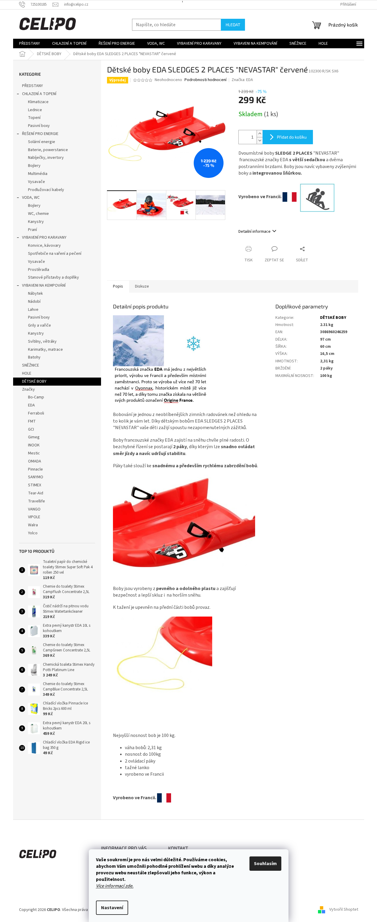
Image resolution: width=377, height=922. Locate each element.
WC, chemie (38, 214)
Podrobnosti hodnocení (205, 80)
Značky (28, 389)
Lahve (33, 310)
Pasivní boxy (39, 126)
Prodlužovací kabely (46, 190)
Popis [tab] (118, 286)
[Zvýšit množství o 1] (260, 133)
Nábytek (35, 294)
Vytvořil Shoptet (343, 910)
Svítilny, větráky (42, 341)
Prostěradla (38, 270)
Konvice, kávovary (44, 246)
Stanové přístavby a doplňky (53, 277)
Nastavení (112, 907)
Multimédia (37, 174)
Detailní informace (254, 232)
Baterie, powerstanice (48, 150)
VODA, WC (31, 198)
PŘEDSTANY (32, 86)
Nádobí (34, 302)
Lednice (35, 110)
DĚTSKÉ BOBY (34, 381)
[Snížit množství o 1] (260, 140)
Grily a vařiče (39, 325)
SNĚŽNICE (30, 365)
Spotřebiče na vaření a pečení (54, 254)
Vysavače (36, 182)
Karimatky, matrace (45, 350)
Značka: (242, 80)
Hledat (233, 24)
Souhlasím (265, 863)
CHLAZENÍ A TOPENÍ (39, 94)
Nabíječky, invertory (46, 158)
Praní (32, 230)
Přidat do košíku (292, 136)
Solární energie (41, 142)
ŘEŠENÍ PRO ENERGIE (40, 134)
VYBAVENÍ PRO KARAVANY (44, 237)
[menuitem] (29, 43)
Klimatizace (38, 102)
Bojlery (34, 166)
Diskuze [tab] (142, 286)
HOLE (26, 373)
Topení (34, 118)
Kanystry (36, 222)
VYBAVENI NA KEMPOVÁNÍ (44, 285)
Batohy (34, 357)
